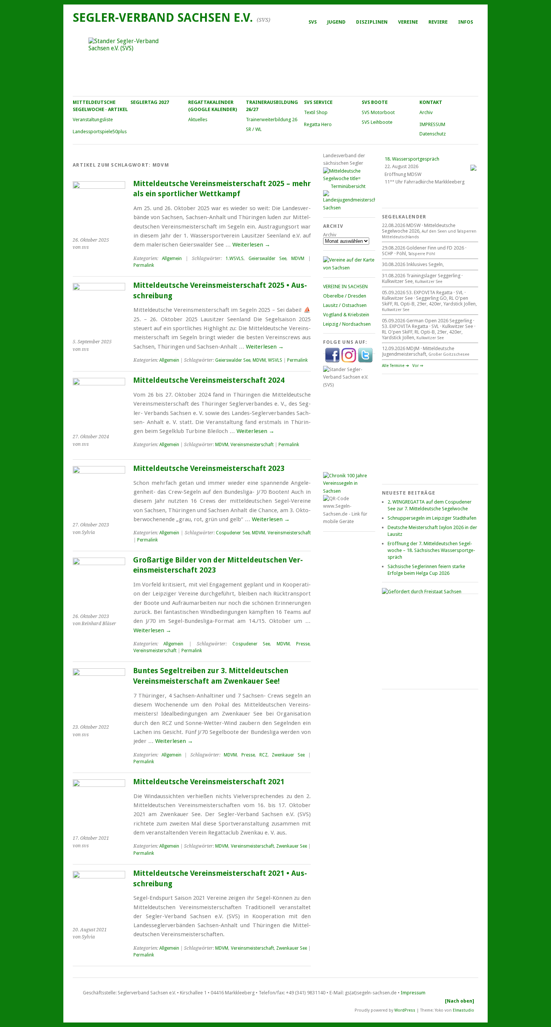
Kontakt (430, 102)
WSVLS (275, 360)
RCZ (263, 755)
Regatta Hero (318, 124)
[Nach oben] (459, 1001)
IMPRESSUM (432, 124)
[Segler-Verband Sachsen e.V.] (275, 62)
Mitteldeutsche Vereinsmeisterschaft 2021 (208, 781)
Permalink (143, 265)
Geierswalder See (267, 258)
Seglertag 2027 (149, 102)
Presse (303, 644)
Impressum (413, 992)
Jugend (336, 22)
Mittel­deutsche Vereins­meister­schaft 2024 (208, 380)
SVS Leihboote (377, 122)
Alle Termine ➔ (395, 365)
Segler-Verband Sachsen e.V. (163, 18)
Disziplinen (372, 22)
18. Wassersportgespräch (412, 159)
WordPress (404, 1009)
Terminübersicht (348, 186)
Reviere (438, 22)
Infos (465, 22)
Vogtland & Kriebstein (346, 314)
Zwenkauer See (288, 755)
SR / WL (254, 129)
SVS (312, 22)
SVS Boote (375, 102)
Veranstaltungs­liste (93, 119)
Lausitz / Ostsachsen (345, 305)
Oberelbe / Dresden (344, 296)
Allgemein (172, 258)
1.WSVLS (235, 258)
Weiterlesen (251, 244)
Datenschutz (432, 134)
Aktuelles (197, 119)
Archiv (426, 112)
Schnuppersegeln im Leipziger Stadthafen (432, 518)
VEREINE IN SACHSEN (345, 286)
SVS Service (318, 102)
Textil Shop (316, 112)
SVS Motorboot (378, 112)
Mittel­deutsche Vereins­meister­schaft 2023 (208, 468)
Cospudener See (233, 532)
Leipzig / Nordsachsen (347, 324)
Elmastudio (463, 1009)
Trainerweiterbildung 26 (271, 119)
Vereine (408, 22)
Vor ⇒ (417, 365)
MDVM (297, 258)
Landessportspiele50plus (100, 131)
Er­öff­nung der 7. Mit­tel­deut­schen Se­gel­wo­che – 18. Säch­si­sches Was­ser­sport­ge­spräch (431, 550)
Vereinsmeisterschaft (252, 444)
